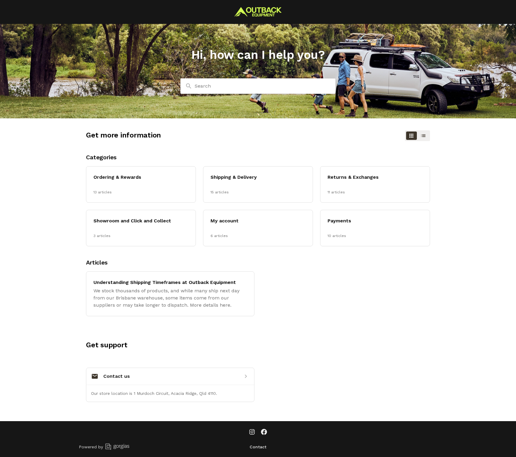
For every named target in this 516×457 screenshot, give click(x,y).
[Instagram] (252, 432)
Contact (258, 446)
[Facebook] (264, 432)
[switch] (417, 135)
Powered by (91, 446)
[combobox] (258, 86)
